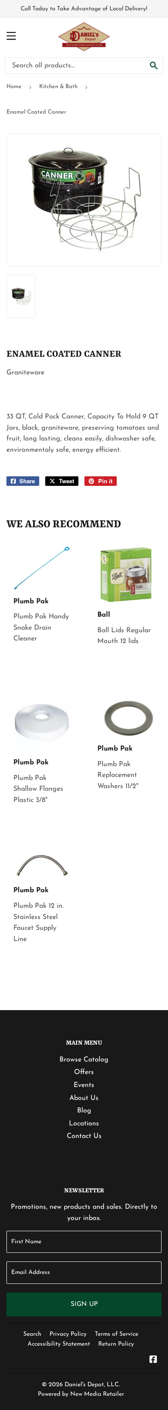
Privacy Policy (68, 1334)
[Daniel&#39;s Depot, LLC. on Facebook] (153, 1360)
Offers (84, 1072)
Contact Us (84, 1136)
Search (32, 1334)
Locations (84, 1123)
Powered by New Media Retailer (81, 1394)
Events (84, 1085)
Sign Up (84, 1304)
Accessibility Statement (59, 1344)
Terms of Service (116, 1334)
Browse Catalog (84, 1059)
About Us (84, 1098)
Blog (84, 1110)
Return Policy (116, 1344)
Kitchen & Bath (58, 86)
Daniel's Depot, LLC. (92, 1385)
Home (14, 86)
